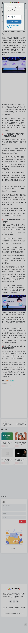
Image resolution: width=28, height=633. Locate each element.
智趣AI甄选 (12, 613)
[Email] (17, 601)
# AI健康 (12, 380)
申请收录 (11, 608)
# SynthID (7, 463)
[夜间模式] (25, 624)
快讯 (7, 380)
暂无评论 (5, 497)
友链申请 (5, 608)
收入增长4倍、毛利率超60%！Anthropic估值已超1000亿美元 (20, 444)
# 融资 (7, 446)
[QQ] (14, 601)
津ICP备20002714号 (19, 613)
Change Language (14, 22)
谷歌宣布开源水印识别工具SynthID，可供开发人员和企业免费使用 (7, 461)
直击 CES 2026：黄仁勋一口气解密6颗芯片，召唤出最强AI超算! (21, 461)
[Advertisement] (14, 88)
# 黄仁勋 (20, 463)
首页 (3, 7)
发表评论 (22, 521)
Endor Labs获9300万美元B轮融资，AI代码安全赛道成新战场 (7, 444)
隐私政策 (23, 608)
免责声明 (17, 608)
